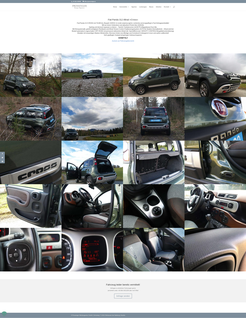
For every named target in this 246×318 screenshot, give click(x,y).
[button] (4, 314)
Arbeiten (158, 7)
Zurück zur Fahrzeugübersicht (123, 41)
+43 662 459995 (76, 1)
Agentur (134, 7)
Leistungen (143, 7)
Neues (151, 7)
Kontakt (166, 7)
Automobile (123, 7)
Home (115, 7)
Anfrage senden (123, 296)
